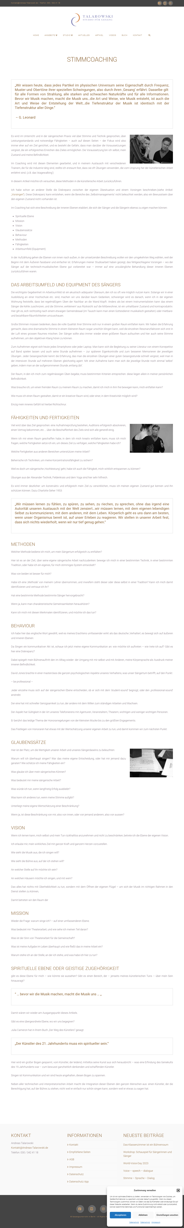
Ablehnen (143, 1215)
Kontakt (73, 1144)
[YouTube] (165, 3)
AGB (71, 1159)
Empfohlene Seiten (79, 1152)
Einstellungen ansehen (167, 1215)
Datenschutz (134, 1222)
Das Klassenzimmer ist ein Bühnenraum (145, 1144)
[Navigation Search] (149, 35)
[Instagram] (170, 3)
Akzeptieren (120, 1215)
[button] (178, 1190)
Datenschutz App (79, 1181)
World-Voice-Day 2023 (135, 1163)
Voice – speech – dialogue (138, 1170)
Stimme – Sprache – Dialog (139, 1178)
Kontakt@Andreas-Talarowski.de (24, 3)
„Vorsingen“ (17, 194)
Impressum (156, 1222)
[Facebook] (159, 3)
